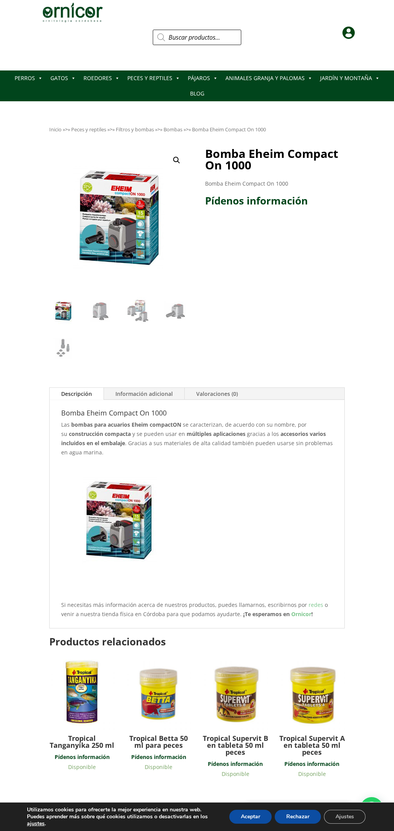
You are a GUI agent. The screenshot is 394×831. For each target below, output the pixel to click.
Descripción (76, 393)
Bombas (173, 129)
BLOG (197, 93)
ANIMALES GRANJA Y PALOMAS (265, 78)
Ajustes (345, 816)
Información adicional (144, 393)
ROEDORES (97, 78)
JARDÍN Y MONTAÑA (346, 78)
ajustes (36, 823)
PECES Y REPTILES (149, 78)
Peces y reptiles (88, 129)
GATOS (59, 78)
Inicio (55, 129)
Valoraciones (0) (217, 393)
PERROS (25, 78)
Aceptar (250, 816)
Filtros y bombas (135, 129)
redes (317, 604)
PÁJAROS (199, 78)
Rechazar (297, 816)
